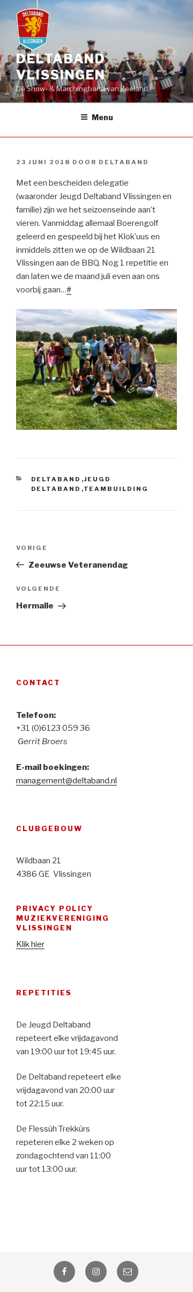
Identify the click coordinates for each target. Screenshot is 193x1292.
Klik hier (30, 944)
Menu (102, 117)
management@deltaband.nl (66, 781)
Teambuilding (116, 489)
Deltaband (124, 162)
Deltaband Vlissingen (61, 67)
